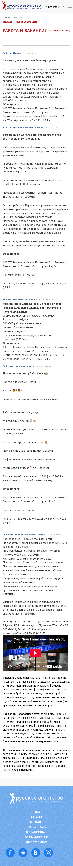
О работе (36, 822)
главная (7, 17)
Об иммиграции (36, 837)
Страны (36, 817)
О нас (36, 812)
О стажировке (36, 832)
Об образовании (36, 827)
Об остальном (36, 842)
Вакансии (17, 17)
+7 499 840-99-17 (54, 6)
